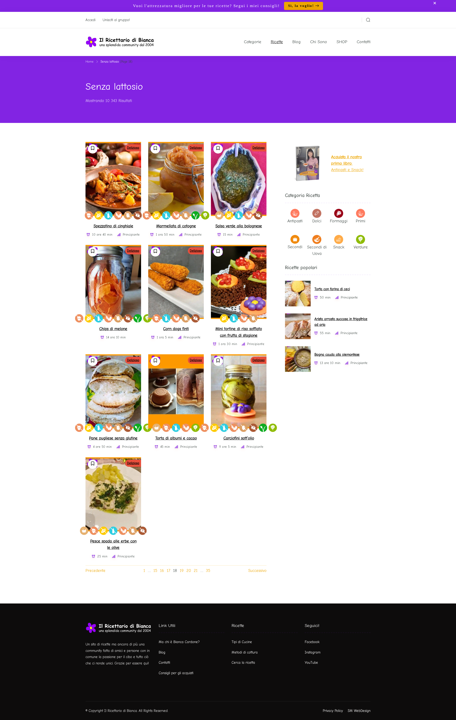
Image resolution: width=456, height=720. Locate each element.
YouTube (311, 662)
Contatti (363, 41)
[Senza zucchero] (137, 215)
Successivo (257, 570)
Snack (338, 247)
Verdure (361, 247)
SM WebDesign (359, 711)
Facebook (312, 642)
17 (168, 570)
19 (182, 570)
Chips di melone (113, 329)
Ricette (277, 41)
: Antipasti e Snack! (347, 163)
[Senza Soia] (118, 215)
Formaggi (338, 221)
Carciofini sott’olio (238, 438)
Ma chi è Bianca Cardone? (179, 642)
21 (196, 570)
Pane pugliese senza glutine (113, 438)
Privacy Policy (333, 711)
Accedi (90, 20)
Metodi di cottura (245, 652)
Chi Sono (318, 41)
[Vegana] (195, 215)
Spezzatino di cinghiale (113, 226)
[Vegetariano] (205, 215)
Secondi (295, 246)
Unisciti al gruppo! (116, 20)
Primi (360, 221)
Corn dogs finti (176, 329)
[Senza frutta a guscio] (89, 215)
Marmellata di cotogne (176, 226)
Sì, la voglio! (301, 6)
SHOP (342, 41)
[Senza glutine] (99, 215)
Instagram (312, 652)
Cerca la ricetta (243, 662)
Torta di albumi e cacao (176, 438)
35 (208, 570)
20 (188, 570)
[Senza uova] (128, 215)
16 (162, 570)
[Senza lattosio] (108, 215)
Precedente (95, 570)
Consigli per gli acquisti (176, 673)
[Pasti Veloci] (219, 215)
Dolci (316, 221)
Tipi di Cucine (242, 642)
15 (155, 570)
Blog (296, 41)
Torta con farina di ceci (332, 289)
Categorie (252, 41)
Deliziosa (133, 148)
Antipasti (295, 221)
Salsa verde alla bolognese (238, 226)
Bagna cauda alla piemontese (337, 355)
